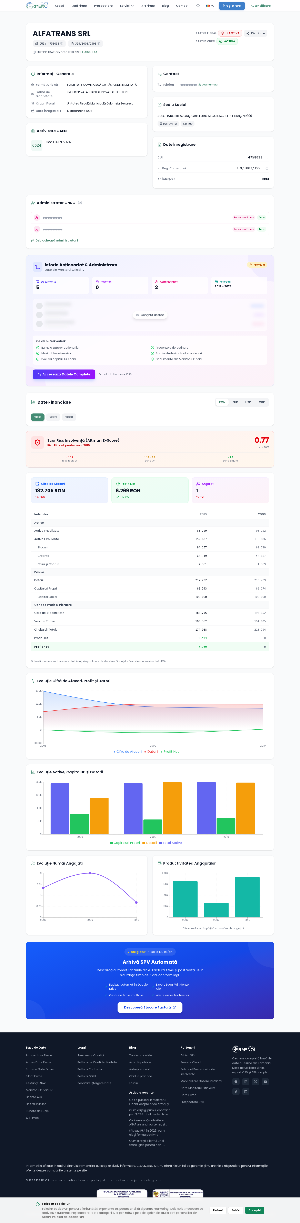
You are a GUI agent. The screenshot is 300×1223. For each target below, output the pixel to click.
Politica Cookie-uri (90, 1069)
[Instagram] (245, 1081)
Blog (165, 6)
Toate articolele (140, 1055)
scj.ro (134, 1180)
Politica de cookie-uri (68, 1217)
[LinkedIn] (245, 1091)
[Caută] (198, 5)
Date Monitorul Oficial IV (198, 1088)
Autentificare (261, 6)
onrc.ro (57, 1180)
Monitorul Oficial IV (39, 1090)
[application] (150, 721)
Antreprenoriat (139, 1069)
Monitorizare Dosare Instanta (201, 1081)
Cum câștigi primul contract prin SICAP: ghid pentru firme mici (149, 1112)
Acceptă (254, 1210)
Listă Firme (79, 6)
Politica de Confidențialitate (97, 1062)
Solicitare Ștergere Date (94, 1083)
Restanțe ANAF (36, 1083)
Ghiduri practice (140, 1076)
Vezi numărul (210, 84)
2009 (53, 417)
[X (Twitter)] (255, 1081)
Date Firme (188, 1095)
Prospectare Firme (39, 1055)
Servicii (125, 6)
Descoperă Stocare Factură (147, 1007)
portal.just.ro (100, 1180)
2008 (69, 417)
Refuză (218, 1210)
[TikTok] (236, 1091)
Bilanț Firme (34, 1076)
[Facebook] (236, 1081)
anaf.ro (120, 1180)
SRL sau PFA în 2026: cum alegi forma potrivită (147, 1133)
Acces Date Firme (38, 1062)
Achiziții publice (140, 1062)
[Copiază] (266, 157)
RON (222, 402)
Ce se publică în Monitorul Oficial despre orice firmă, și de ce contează (149, 1102)
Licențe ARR (34, 1097)
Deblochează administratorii (57, 240)
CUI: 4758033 (49, 43)
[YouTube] (265, 1081)
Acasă (59, 6)
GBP (262, 402)
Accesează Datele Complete (66, 374)
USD (248, 402)
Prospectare (103, 6)
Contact (182, 6)
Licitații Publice (36, 1104)
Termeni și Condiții (91, 1055)
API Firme (148, 6)
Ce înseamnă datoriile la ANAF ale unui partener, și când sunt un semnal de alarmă (147, 1122)
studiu (133, 1083)
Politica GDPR (87, 1076)
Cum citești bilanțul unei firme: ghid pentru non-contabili (146, 1143)
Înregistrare (232, 6)
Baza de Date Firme (40, 1069)
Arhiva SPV (188, 1055)
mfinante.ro (76, 1180)
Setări (46, 1217)
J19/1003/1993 (85, 43)
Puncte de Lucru (37, 1111)
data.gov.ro (152, 1180)
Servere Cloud (191, 1062)
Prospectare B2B (192, 1102)
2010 (37, 417)
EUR (235, 402)
